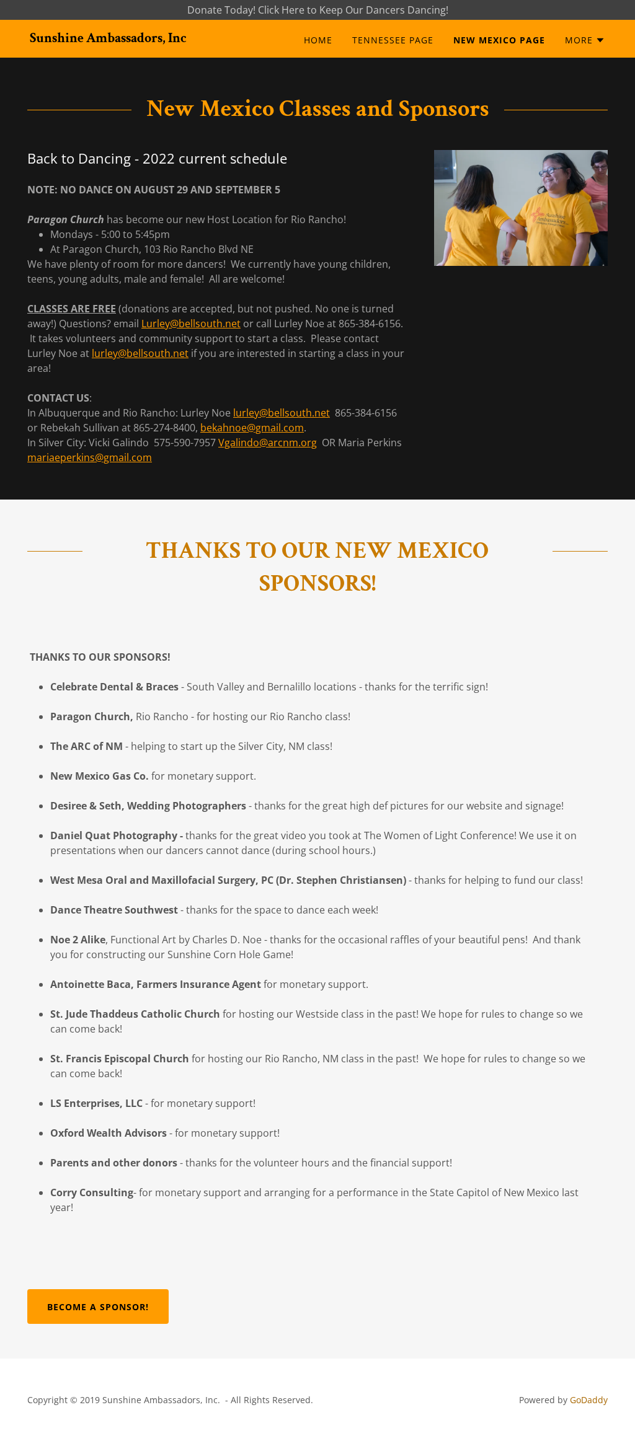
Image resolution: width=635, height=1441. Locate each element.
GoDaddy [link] (589, 1400)
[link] (108, 38)
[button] (585, 40)
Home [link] (318, 40)
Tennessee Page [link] (392, 40)
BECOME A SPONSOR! (98, 1307)
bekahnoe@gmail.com (252, 427)
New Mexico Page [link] (499, 40)
